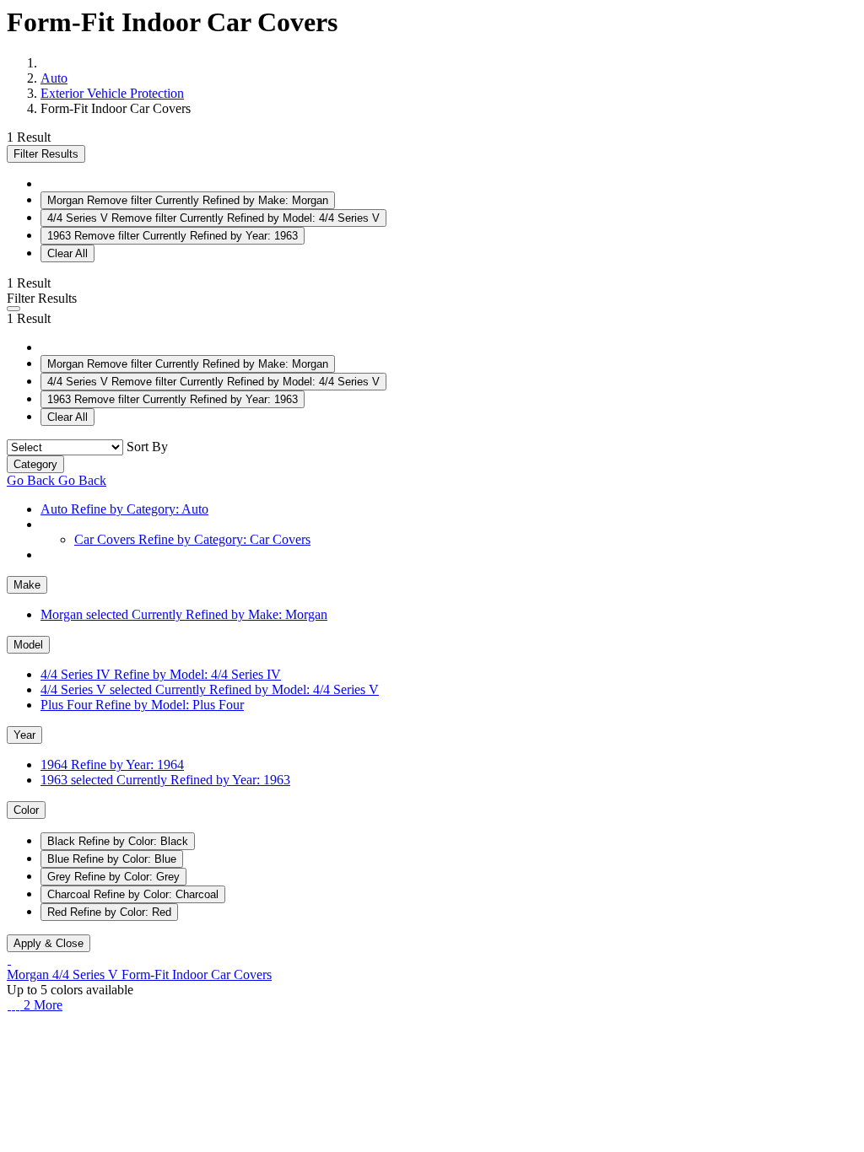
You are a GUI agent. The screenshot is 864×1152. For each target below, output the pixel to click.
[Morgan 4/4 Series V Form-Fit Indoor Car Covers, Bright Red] (17, 1005)
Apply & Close (49, 943)
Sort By (147, 446)
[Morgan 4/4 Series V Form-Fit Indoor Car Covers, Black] (9, 1005)
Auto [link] (54, 78)
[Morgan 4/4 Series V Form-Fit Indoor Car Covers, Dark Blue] (13, 1005)
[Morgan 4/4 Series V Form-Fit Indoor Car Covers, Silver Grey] (21, 1005)
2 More (43, 1005)
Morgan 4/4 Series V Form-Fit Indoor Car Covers (139, 974)
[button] (13, 308)
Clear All (67, 253)
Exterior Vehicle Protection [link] (112, 93)
